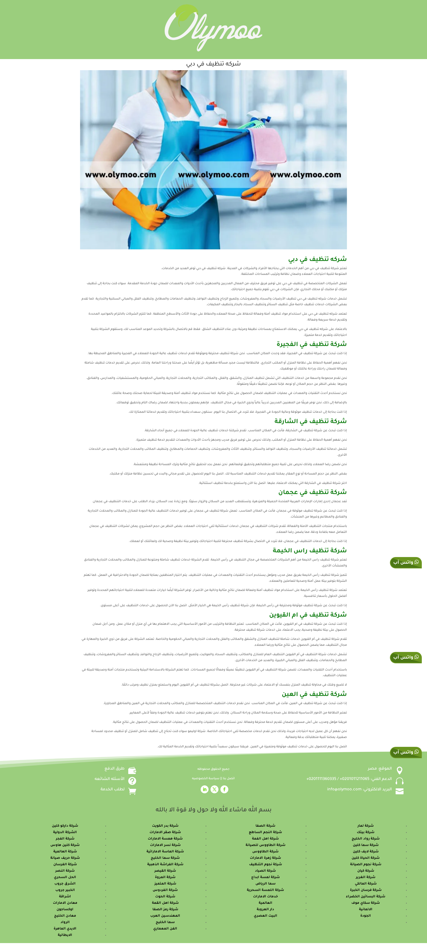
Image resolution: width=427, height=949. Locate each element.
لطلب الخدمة (113, 789)
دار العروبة (265, 909)
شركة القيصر (165, 871)
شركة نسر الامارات (165, 845)
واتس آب (403, 657)
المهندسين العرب (165, 916)
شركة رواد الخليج (366, 839)
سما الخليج (165, 922)
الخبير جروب (65, 890)
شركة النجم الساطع (265, 832)
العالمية (265, 903)
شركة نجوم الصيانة (365, 864)
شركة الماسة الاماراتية (165, 852)
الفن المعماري (165, 929)
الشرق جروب (65, 884)
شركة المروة (165, 877)
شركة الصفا (265, 826)
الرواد (65, 922)
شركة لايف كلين (366, 852)
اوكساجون (65, 909)
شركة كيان (365, 871)
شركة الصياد (265, 871)
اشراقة (65, 897)
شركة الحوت (165, 897)
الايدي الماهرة (65, 929)
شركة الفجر (65, 839)
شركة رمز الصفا (165, 909)
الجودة (365, 916)
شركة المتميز (165, 884)
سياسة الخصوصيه (206, 778)
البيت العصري (265, 916)
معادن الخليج (65, 916)
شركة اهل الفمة (265, 839)
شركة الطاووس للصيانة (265, 845)
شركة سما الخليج (165, 858)
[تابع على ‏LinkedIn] (205, 789)
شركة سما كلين (366, 845)
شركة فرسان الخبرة (366, 890)
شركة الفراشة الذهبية (165, 864)
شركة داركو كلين (65, 826)
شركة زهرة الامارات (265, 858)
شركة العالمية (65, 852)
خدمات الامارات (265, 897)
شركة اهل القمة (165, 903)
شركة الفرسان (65, 864)
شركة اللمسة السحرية (265, 890)
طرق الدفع (115, 769)
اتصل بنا (229, 778)
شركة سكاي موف (365, 903)
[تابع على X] (214, 789)
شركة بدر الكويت (165, 826)
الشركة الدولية (65, 832)
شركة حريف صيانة (65, 858)
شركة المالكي (366, 884)
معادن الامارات (65, 903)
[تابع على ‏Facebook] (224, 789)
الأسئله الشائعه (110, 779)
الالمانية (365, 909)
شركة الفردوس (165, 890)
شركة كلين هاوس (65, 845)
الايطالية (65, 935)
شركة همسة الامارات (165, 839)
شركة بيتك (365, 832)
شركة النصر (65, 871)
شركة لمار (366, 826)
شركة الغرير (365, 877)
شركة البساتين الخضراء (365, 897)
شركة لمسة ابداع (265, 877)
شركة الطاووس (265, 852)
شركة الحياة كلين (366, 858)
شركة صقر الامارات (165, 832)
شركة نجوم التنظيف (265, 864)
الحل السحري (65, 877)
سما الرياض (266, 884)
